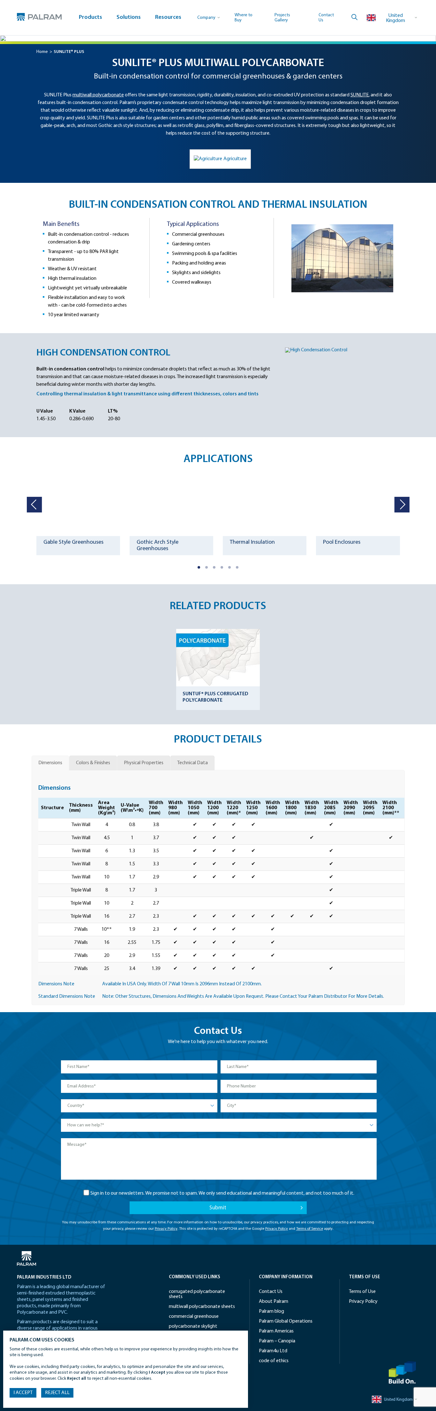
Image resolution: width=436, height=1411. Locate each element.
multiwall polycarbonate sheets (202, 1306)
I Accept (23, 1392)
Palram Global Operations (285, 1321)
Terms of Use (362, 1291)
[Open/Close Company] (208, 17)
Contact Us (270, 1291)
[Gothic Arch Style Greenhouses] (171, 504)
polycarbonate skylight (193, 1326)
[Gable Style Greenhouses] (78, 504)
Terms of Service (309, 1229)
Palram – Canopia (277, 1341)
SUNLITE (359, 95)
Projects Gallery (282, 18)
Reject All (57, 1392)
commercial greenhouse (194, 1316)
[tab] (50, 763)
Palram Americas (276, 1331)
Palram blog (271, 1311)
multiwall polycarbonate (98, 95)
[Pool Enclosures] (358, 504)
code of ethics (274, 1360)
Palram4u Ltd (273, 1351)
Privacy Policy (166, 1229)
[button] (199, 567)
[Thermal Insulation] (264, 504)
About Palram (273, 1301)
